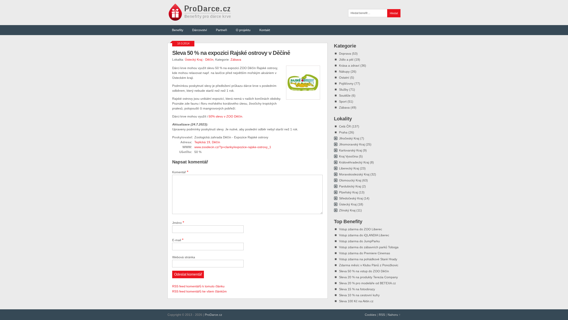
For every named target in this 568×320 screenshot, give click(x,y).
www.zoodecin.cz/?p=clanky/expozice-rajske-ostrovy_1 (232, 147)
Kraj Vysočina (348, 156)
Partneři (221, 30)
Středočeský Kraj (351, 198)
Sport (343, 101)
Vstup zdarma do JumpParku (359, 241)
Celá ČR (345, 126)
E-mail (177, 240)
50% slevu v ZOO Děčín (225, 116)
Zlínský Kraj (347, 210)
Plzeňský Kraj (348, 192)
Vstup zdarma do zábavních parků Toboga (368, 247)
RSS (382, 314)
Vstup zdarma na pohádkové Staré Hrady (368, 259)
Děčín (209, 59)
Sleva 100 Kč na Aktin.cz (356, 301)
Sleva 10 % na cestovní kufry (359, 295)
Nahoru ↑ (394, 314)
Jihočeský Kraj (349, 138)
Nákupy (344, 71)
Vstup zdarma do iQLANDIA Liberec (364, 235)
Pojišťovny (346, 83)
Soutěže (345, 95)
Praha (343, 132)
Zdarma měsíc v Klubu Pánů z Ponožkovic (368, 265)
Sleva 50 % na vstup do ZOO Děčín (364, 271)
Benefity (177, 30)
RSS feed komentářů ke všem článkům (199, 291)
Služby (343, 89)
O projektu (243, 30)
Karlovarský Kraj (350, 150)
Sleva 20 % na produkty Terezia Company (368, 277)
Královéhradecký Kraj (354, 162)
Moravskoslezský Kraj (354, 174)
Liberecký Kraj (349, 168)
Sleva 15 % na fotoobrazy (357, 289)
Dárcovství (199, 30)
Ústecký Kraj (193, 59)
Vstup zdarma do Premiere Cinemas (364, 253)
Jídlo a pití (346, 59)
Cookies (370, 314)
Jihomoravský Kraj (352, 144)
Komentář (180, 172)
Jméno (178, 222)
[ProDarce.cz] (200, 18)
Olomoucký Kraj (350, 180)
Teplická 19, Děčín (207, 142)
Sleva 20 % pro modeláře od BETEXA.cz (367, 283)
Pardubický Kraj (350, 186)
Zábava (236, 59)
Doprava (345, 53)
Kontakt (264, 30)
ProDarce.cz (213, 314)
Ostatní (344, 77)
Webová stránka (183, 257)
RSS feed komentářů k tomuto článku (198, 286)
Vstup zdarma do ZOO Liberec (360, 229)
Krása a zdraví (349, 65)
